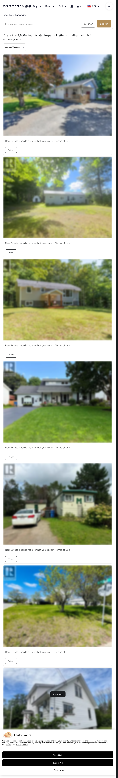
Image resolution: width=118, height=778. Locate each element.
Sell (61, 6)
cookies (13, 740)
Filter (90, 23)
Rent (48, 6)
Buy (35, 6)
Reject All (58, 762)
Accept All (58, 754)
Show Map (58, 694)
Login (78, 6)
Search (104, 23)
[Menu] (109, 6)
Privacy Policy (22, 744)
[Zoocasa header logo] (17, 6)
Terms (8, 744)
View (11, 150)
